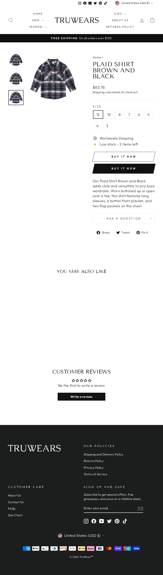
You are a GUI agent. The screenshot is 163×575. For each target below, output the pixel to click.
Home (38, 13)
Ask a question (124, 218)
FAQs (12, 508)
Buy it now (124, 168)
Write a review (81, 397)
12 (98, 114)
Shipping (99, 92)
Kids (118, 13)
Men (36, 20)
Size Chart (15, 515)
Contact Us (16, 502)
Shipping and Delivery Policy (103, 454)
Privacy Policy (94, 468)
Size (97, 106)
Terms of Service (95, 474)
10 (109, 114)
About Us (120, 20)
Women (37, 26)
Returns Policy (120, 26)
